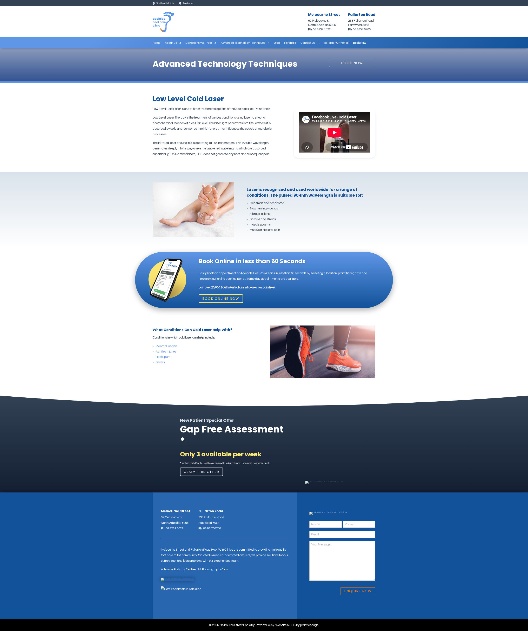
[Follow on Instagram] (358, 3)
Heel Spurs (163, 356)
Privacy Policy (265, 625)
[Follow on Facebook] (365, 3)
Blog (277, 42)
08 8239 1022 (322, 29)
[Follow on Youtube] (372, 3)
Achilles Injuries (166, 351)
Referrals (290, 42)
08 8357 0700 (362, 29)
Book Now (359, 42)
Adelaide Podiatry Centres (178, 569)
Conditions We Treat (199, 42)
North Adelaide (164, 3)
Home (156, 42)
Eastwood (188, 3)
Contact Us (308, 42)
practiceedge (309, 625)
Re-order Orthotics (336, 42)
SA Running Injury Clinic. (213, 569)
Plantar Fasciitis (166, 346)
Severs (160, 362)
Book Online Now (220, 298)
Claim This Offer (201, 471)
